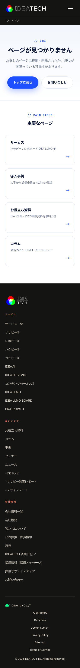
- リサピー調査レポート (21, 481)
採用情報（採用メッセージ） (24, 562)
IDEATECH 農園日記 (20, 554)
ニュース (11, 464)
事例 (8, 447)
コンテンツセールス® (19, 383)
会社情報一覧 (14, 511)
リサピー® (12, 332)
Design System (40, 627)
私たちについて (15, 528)
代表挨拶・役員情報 (18, 537)
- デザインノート (16, 490)
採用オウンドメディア (20, 571)
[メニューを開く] (70, 8)
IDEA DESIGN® (15, 375)
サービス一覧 (14, 324)
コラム (9, 439)
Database (40, 620)
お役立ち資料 (14, 430)
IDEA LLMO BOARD (18, 400)
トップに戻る (22, 82)
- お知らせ (12, 473)
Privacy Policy (40, 635)
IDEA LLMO (13, 392)
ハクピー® (12, 349)
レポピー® (12, 341)
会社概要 (11, 520)
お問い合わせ (57, 82)
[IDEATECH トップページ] (26, 8)
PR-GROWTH (14, 409)
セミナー (11, 456)
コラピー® (12, 358)
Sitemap (40, 642)
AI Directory (40, 612)
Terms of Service (40, 649)
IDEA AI (10, 366)
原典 (8, 545)
